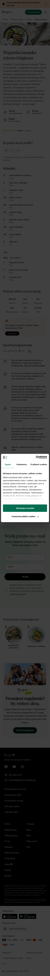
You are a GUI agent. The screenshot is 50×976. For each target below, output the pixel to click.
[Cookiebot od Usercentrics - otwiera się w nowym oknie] (36, 457)
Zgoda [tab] (8, 464)
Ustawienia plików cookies (23, 516)
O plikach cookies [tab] (39, 464)
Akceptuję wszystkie (25, 508)
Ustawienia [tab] (21, 464)
